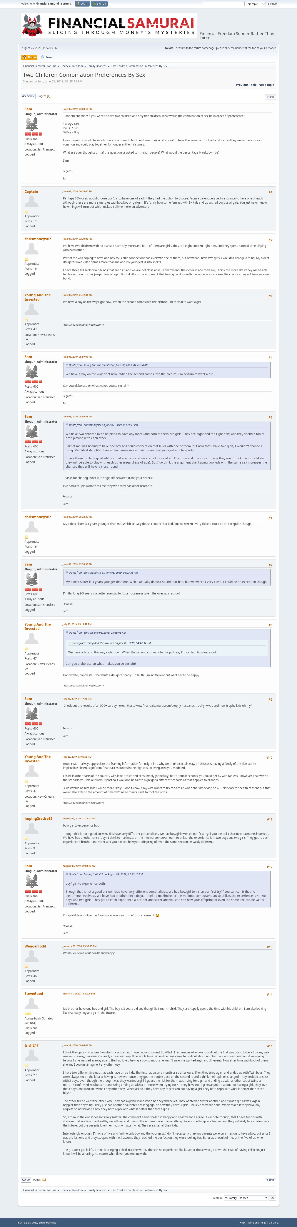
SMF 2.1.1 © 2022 (27, 1222)
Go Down (28, 96)
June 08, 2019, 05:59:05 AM (77, 356)
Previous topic (246, 85)
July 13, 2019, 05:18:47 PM (77, 624)
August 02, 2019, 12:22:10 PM (79, 818)
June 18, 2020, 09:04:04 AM (77, 1045)
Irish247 (31, 1045)
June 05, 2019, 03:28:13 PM (77, 108)
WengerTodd (35, 946)
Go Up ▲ (274, 1222)
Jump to (217, 1197)
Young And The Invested (38, 297)
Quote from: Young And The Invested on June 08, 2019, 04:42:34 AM (108, 365)
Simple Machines (47, 1222)
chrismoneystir (38, 238)
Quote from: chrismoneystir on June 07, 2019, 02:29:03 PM (103, 425)
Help (242, 1222)
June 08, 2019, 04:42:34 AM (77, 294)
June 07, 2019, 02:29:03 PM (77, 238)
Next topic (266, 85)
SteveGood (34, 993)
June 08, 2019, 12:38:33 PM (77, 564)
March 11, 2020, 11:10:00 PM (79, 993)
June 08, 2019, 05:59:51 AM (77, 416)
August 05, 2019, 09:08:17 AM (79, 865)
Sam (28, 109)
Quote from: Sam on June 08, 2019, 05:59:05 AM (97, 632)
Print (270, 96)
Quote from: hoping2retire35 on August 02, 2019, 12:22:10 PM (106, 874)
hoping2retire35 (38, 818)
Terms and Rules (257, 1222)
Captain (31, 191)
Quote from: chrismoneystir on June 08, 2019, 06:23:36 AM (103, 572)
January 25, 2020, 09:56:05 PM (80, 946)
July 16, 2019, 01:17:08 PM (77, 698)
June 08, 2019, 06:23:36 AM (77, 516)
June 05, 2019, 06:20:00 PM (77, 191)
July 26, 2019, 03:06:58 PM (77, 756)
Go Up (26, 1179)
